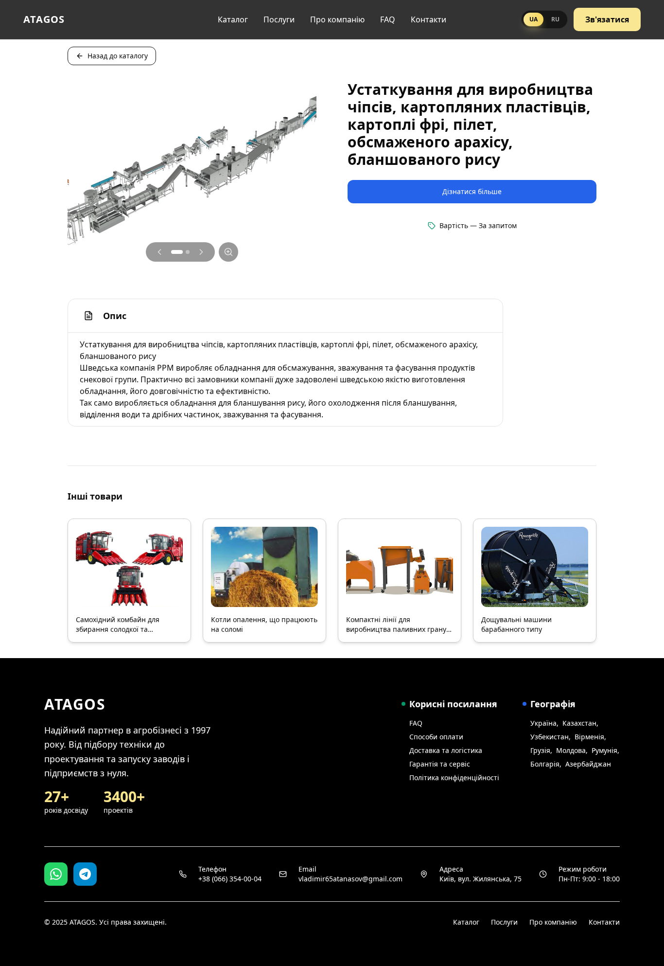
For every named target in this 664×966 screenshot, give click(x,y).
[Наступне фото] (201, 252)
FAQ (387, 19)
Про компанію (337, 19)
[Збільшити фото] (228, 252)
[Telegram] (85, 874)
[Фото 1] (177, 252)
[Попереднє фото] (159, 252)
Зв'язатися (607, 19)
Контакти (428, 19)
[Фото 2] (188, 252)
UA (533, 19)
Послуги (279, 19)
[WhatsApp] (56, 874)
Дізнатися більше (472, 191)
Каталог (233, 19)
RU (555, 19)
